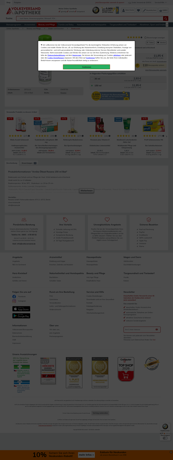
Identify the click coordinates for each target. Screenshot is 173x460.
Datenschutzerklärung (56, 55)
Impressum (76, 55)
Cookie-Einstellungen (55, 58)
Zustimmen (90, 58)
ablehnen (117, 55)
